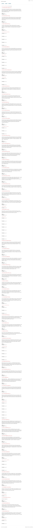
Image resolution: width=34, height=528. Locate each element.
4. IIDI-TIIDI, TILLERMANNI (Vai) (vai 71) (6, 427)
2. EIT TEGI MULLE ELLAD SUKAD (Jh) (6, 385)
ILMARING (9, 3)
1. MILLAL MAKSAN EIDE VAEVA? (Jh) (6, 393)
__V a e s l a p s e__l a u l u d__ (5, 126)
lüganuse (6, 278)
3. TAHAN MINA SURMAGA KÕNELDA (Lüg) (6, 7)
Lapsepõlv (5, 22)
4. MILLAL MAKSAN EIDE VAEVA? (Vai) (6, 369)
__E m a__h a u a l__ (4, 206)
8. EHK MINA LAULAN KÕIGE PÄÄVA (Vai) (6, 240)
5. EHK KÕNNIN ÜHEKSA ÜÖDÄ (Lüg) (6, 361)
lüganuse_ (4, 13)
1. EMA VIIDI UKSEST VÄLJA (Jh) (5, 209)
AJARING (3, 3)
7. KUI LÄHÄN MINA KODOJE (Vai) (5, 248)
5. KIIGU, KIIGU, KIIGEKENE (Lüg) (5, 419)
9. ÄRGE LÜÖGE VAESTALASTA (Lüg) (6, 135)
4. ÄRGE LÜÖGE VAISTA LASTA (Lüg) (6, 175)
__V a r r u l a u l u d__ (4, 494)
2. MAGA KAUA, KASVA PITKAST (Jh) (6, 443)
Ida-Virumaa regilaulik (3, 1)
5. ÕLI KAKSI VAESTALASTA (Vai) (5, 167)
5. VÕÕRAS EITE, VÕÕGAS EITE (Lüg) (6, 264)
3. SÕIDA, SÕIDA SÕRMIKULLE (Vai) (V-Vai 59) (7, 435)
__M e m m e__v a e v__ (4, 401)
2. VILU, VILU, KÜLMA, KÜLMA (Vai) (6, 110)
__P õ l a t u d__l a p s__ (4, 346)
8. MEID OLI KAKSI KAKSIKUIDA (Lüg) (6, 143)
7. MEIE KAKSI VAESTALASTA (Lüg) (6, 151)
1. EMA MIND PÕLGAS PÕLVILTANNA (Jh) (6, 338)
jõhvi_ (4, 214)
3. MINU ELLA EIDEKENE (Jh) (5, 377)
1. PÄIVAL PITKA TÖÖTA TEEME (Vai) (6, 118)
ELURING (6, 3)
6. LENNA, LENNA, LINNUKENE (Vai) (6, 256)
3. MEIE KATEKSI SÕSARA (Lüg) (5, 102)
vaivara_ (4, 52)
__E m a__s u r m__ (4, 216)
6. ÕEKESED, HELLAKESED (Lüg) (5, 159)
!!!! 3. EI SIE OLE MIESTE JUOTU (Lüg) (6, 497)
